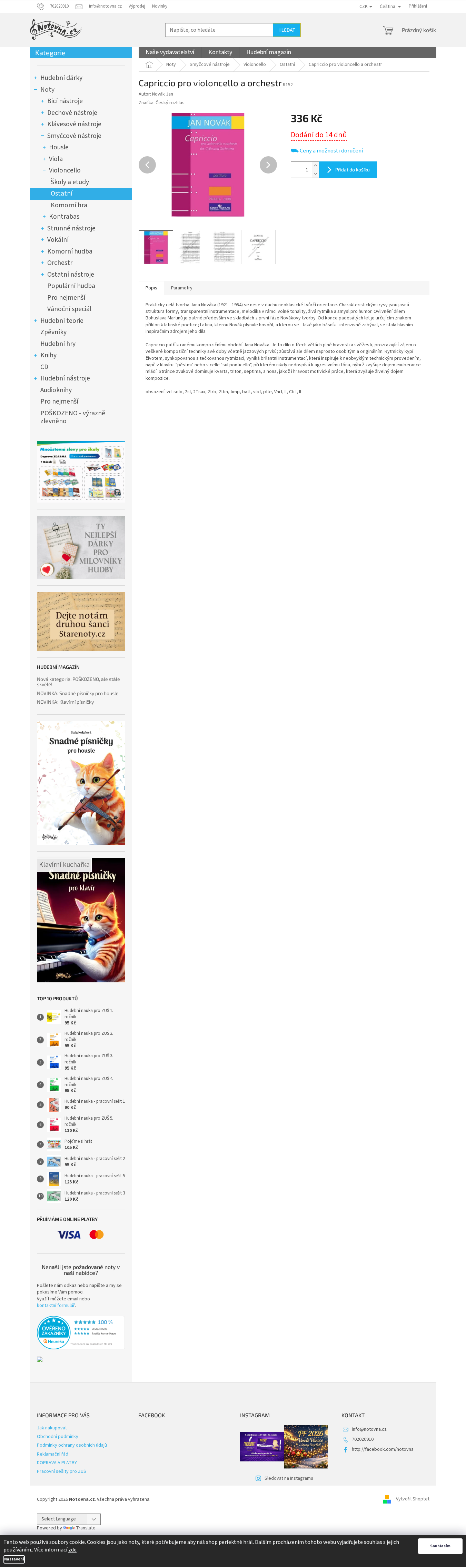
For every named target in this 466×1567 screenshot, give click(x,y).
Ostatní (61, 193)
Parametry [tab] (181, 288)
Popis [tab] (151, 288)
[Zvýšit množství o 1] (315, 166)
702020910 (363, 1439)
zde (72, 1550)
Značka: (162, 102)
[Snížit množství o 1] (315, 174)
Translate (86, 1528)
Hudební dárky (61, 78)
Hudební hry (58, 344)
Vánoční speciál (69, 309)
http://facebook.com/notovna (383, 1449)
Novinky (159, 6)
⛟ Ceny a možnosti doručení (327, 151)
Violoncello (65, 170)
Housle (59, 147)
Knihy (48, 355)
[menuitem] (170, 52)
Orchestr (59, 263)
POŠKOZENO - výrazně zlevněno (72, 417)
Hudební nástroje (65, 378)
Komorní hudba (69, 251)
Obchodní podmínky (57, 1436)
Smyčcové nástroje (74, 136)
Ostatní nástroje (70, 274)
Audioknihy (56, 390)
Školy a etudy (70, 182)
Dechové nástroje (72, 113)
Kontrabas (64, 216)
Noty (47, 90)
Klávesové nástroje (74, 124)
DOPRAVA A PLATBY (57, 1462)
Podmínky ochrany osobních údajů (72, 1445)
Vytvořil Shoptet (412, 1499)
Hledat (286, 30)
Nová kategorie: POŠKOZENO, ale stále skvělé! (78, 681)
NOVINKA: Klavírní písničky (65, 701)
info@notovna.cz (369, 1429)
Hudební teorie (61, 321)
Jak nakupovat (52, 1428)
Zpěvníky (53, 332)
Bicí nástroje (65, 101)
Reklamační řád (52, 1454)
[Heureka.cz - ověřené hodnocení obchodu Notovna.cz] (81, 1333)
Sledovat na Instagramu (289, 1478)
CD (44, 367)
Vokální (58, 240)
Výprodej (137, 6)
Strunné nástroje (71, 228)
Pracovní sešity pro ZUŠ (61, 1471)
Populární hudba (71, 286)
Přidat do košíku (352, 169)
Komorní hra (69, 205)
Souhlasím (440, 1546)
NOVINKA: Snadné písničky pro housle (78, 693)
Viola (56, 159)
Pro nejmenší (66, 298)
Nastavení (14, 1559)
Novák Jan (162, 94)
